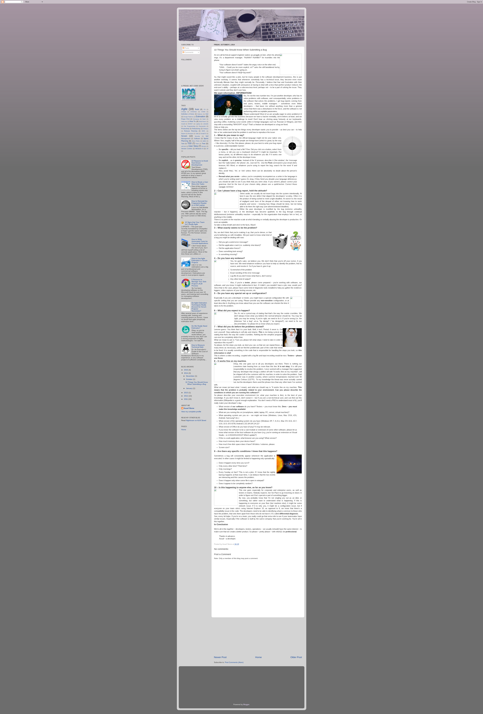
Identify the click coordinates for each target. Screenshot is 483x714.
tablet (204, 141)
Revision (190, 133)
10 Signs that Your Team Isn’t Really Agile (195, 223)
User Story (193, 146)
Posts (186, 48)
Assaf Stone (189, 408)
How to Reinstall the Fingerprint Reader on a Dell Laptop (199, 203)
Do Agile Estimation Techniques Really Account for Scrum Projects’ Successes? (199, 307)
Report (183, 133)
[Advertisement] (258, 636)
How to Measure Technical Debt (198, 346)
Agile (184, 109)
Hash (204, 119)
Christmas (193, 111)
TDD (189, 143)
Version (204, 146)
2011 (186, 399)
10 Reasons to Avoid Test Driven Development (200, 163)
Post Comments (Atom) (234, 662)
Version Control (186, 149)
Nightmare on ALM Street (196, 420)
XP (207, 148)
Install (183, 124)
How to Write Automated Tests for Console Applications (200, 241)
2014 (186, 373)
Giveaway (196, 119)
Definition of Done (187, 114)
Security (197, 136)
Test (203, 143)
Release (205, 128)
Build (197, 109)
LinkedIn (205, 124)
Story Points (196, 141)
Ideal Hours (202, 121)
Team (197, 143)
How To (193, 121)
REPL (203, 131)
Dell (207, 114)
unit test (183, 146)
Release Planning (190, 131)
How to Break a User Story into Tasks (200, 183)
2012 (186, 396)
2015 (186, 370)
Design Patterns (188, 116)
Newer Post (220, 657)
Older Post (296, 657)
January (189, 388)
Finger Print (185, 119)
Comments (188, 52)
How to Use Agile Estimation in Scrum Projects (199, 260)
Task (182, 143)
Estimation (200, 116)
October (189, 379)
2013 (186, 393)
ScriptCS (203, 133)
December (190, 376)
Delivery (199, 114)
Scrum (184, 136)
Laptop (198, 124)
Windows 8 (199, 149)
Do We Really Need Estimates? (199, 327)
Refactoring (196, 129)
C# (204, 109)
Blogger (246, 704)
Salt (197, 133)
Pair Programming (189, 126)
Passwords (202, 126)
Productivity (185, 129)
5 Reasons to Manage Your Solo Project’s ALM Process (199, 283)
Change (183, 111)
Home (258, 657)
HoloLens (184, 121)
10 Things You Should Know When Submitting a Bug (196, 383)
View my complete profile (191, 412)
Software (197, 138)
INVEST (190, 124)
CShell (203, 111)
